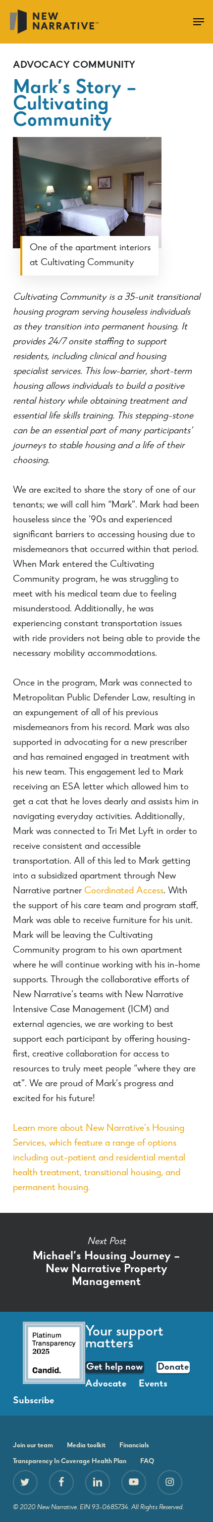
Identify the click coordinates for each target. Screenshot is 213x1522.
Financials (134, 1445)
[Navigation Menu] (198, 22)
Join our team (33, 1445)
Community (104, 65)
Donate (173, 1368)
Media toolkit (86, 1445)
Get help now (114, 1368)
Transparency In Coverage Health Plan (69, 1461)
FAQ (147, 1461)
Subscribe (33, 1401)
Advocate (105, 1384)
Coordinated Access (123, 891)
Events (153, 1384)
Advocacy (41, 65)
